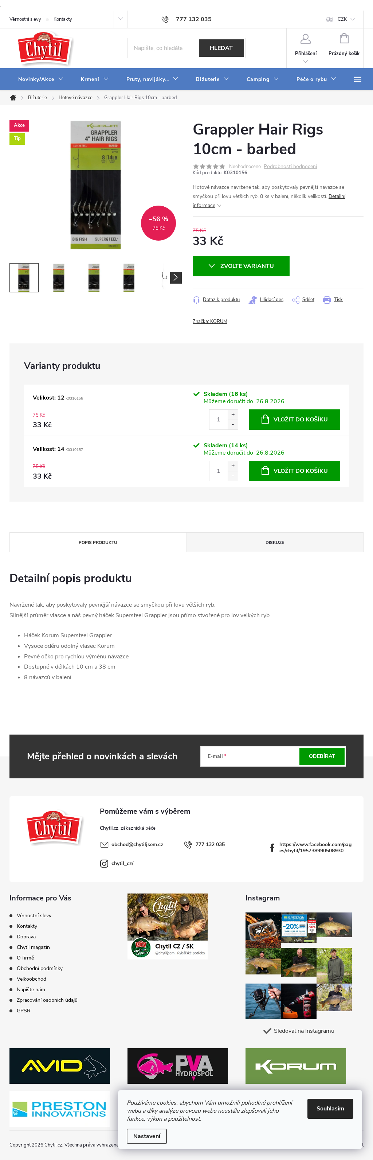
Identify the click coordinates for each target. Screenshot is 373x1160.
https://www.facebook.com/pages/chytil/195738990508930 (315, 847)
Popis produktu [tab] (98, 542)
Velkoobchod (31, 979)
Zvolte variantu (247, 266)
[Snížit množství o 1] (233, 424)
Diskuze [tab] (275, 542)
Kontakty (63, 19)
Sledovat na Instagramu (304, 1031)
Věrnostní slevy (25, 19)
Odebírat (322, 756)
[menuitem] (40, 79)
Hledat (221, 48)
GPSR (24, 1010)
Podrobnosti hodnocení (290, 167)
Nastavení (146, 1136)
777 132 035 (210, 844)
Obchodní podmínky (40, 968)
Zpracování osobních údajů (47, 1000)
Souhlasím (330, 1109)
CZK (342, 19)
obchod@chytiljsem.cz (137, 844)
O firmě (25, 957)
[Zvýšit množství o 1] (233, 415)
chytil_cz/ (122, 863)
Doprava (26, 936)
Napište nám (31, 989)
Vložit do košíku (301, 420)
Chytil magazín (33, 947)
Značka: (210, 321)
